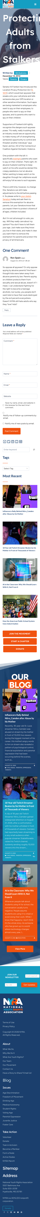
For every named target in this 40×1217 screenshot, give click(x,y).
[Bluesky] (17, 1212)
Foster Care (8, 1124)
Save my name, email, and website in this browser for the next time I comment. (20, 405)
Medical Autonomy (11, 1105)
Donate (6, 1141)
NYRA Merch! (9, 1161)
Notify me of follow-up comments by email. (19, 416)
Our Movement (9, 1065)
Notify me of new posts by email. (19, 423)
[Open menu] (35, 4)
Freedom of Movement (13, 1097)
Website (7, 396)
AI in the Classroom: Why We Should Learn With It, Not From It (19, 893)
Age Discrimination (11, 1093)
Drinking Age (8, 1101)
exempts (17, 159)
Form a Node (8, 1153)
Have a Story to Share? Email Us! (17, 1073)
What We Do (8, 1049)
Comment (9, 341)
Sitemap (10, 1168)
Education (21, 938)
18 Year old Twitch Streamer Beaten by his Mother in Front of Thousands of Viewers (19, 806)
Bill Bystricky (21, 73)
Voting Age (8, 1112)
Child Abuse (11, 767)
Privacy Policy (9, 1026)
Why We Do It (9, 1053)
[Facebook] (4, 1212)
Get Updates (29, 985)
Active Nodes (9, 1157)
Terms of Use (8, 1022)
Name (7, 374)
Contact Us (8, 1069)
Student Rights (9, 1108)
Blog (7, 1080)
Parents (13, 79)
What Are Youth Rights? (13, 1057)
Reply (6, 310)
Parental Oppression (23, 767)
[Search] (34, 449)
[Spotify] (21, 1212)
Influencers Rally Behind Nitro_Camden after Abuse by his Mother (19, 718)
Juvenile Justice (10, 1120)
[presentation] (20, 496)
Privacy (23, 79)
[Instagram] (11, 1212)
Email (7, 385)
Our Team (7, 1061)
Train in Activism (10, 1145)
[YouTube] (14, 1212)
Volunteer (7, 1137)
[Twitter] (7, 1212)
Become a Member (11, 1149)
